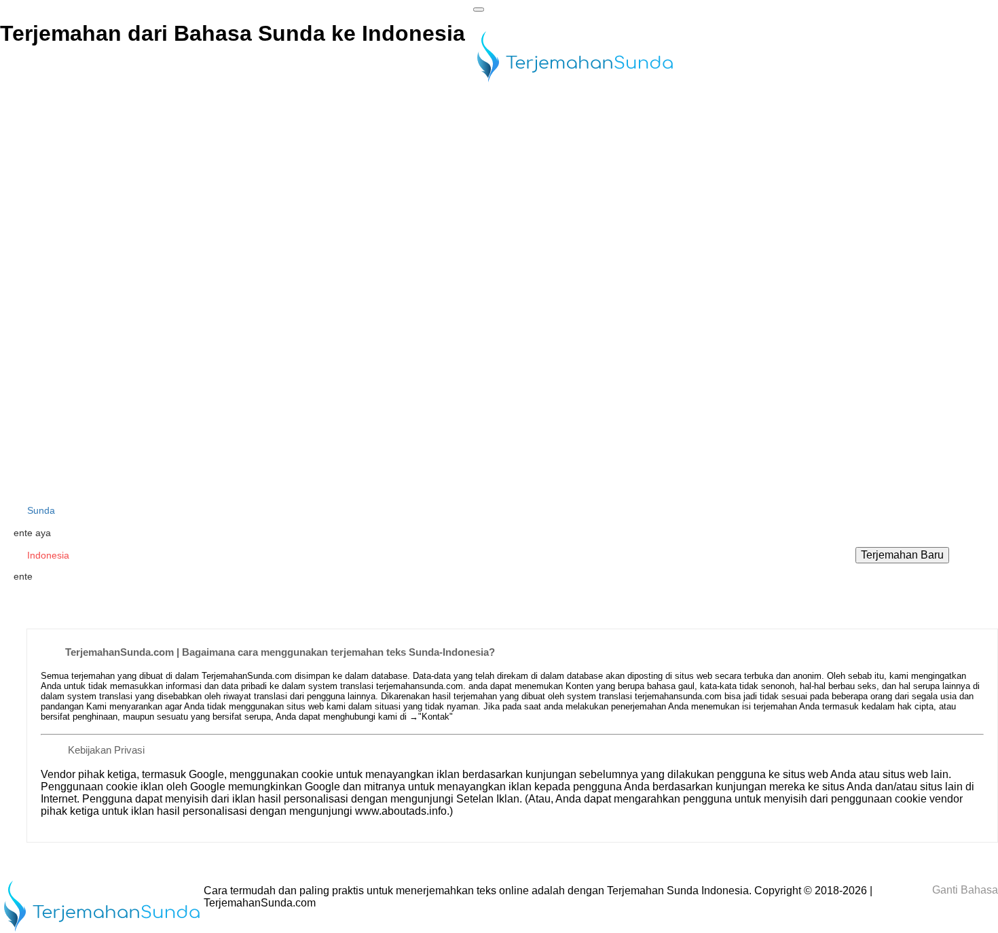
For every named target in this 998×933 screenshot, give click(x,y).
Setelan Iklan (487, 799)
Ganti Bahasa (963, 890)
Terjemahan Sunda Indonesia (678, 890)
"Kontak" (435, 716)
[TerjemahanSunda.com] (575, 83)
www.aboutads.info (401, 811)
